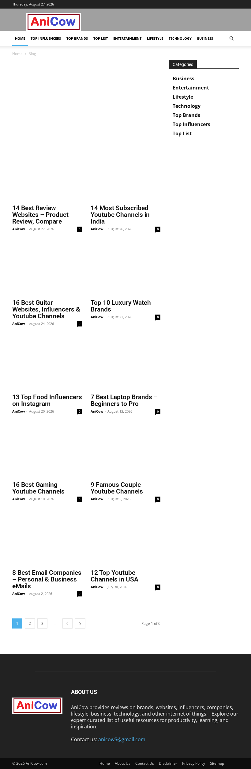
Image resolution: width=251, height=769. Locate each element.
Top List (100, 38)
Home (20, 38)
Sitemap (217, 763)
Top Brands (77, 38)
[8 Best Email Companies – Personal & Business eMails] (47, 540)
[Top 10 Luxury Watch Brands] (125, 270)
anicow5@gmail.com (121, 739)
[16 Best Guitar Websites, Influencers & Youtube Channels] (47, 270)
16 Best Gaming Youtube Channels (38, 488)
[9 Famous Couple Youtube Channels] (125, 452)
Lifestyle (155, 38)
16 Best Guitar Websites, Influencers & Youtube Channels (46, 309)
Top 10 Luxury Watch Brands (121, 306)
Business (205, 38)
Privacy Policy (193, 763)
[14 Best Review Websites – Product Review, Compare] (47, 175)
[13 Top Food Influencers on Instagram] (47, 364)
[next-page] (80, 623)
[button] (231, 38)
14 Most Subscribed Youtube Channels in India (120, 214)
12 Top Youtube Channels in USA (114, 576)
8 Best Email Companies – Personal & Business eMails (46, 579)
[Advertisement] (86, 105)
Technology (180, 38)
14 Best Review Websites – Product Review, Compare (40, 214)
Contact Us (144, 763)
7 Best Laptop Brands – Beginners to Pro (124, 400)
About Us (122, 763)
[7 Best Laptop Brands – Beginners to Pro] (125, 364)
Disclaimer (168, 763)
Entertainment (127, 38)
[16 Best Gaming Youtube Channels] (47, 452)
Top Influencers (46, 38)
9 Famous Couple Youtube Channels (117, 488)
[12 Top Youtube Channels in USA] (125, 540)
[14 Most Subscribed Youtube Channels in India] (125, 175)
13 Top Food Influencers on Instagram (47, 400)
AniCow (18, 229)
